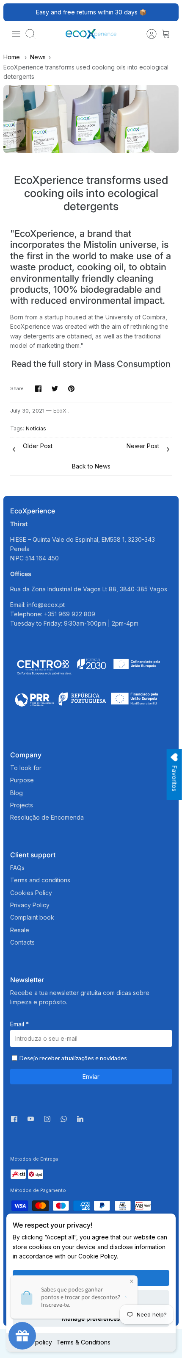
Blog (16, 792)
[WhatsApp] (63, 1121)
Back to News (91, 466)
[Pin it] (71, 388)
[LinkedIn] (80, 1121)
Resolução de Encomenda (47, 817)
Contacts (22, 942)
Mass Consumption (132, 364)
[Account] (147, 34)
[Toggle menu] (16, 34)
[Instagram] (47, 1118)
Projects (21, 805)
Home (11, 57)
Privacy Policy (30, 905)
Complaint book (32, 917)
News (38, 57)
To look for (25, 767)
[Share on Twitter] (55, 388)
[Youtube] (30, 1118)
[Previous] (14, 12)
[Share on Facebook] (38, 388)
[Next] (167, 12)
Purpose (22, 780)
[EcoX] (91, 33)
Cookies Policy (31, 892)
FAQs (17, 867)
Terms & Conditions (83, 1342)
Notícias (36, 428)
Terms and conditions (40, 880)
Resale (19, 930)
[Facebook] (14, 1118)
